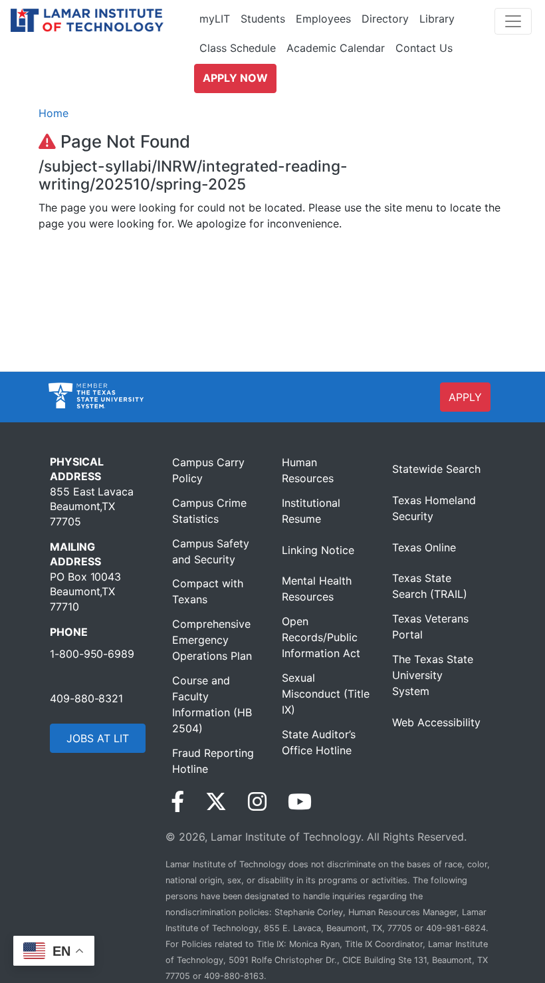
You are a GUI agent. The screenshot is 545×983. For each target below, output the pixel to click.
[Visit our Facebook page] (177, 802)
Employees (323, 18)
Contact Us (424, 48)
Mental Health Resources (317, 588)
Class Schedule (237, 48)
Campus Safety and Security (210, 551)
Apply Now (235, 77)
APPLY (465, 397)
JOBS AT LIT (97, 738)
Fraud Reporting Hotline (213, 760)
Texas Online (424, 547)
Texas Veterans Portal (430, 626)
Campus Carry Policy (208, 470)
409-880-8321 (86, 698)
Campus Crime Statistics (209, 510)
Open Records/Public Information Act (321, 637)
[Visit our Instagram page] (257, 802)
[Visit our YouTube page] (300, 802)
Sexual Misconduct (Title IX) (326, 693)
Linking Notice (318, 550)
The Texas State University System (432, 675)
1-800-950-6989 (92, 653)
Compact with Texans (207, 591)
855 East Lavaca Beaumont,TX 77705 (92, 506)
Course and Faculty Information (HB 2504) (212, 704)
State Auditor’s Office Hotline (319, 742)
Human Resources (308, 470)
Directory (385, 18)
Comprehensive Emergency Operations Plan (212, 639)
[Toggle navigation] (513, 21)
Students (263, 18)
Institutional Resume (311, 510)
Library (437, 18)
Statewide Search (436, 469)
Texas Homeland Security (434, 508)
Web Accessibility (436, 722)
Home (53, 113)
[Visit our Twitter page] (216, 802)
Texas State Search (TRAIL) (429, 586)
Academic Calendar (335, 48)
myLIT (214, 18)
